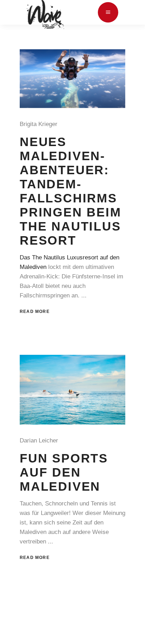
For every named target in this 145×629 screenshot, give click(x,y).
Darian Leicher (41, 440)
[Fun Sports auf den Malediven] (72, 390)
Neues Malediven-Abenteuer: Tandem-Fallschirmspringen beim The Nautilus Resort (70, 191)
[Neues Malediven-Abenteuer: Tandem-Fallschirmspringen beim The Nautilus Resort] (72, 78)
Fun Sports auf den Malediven (64, 472)
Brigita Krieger (40, 124)
